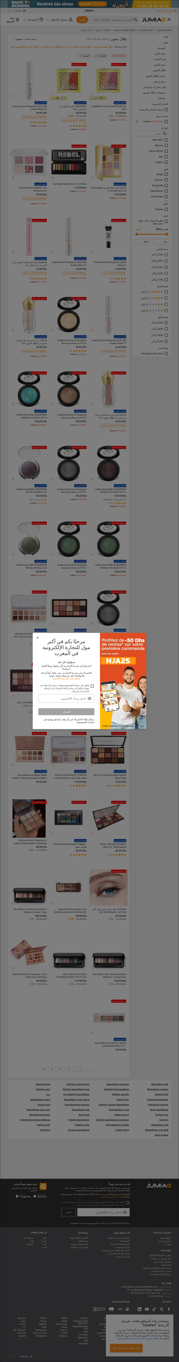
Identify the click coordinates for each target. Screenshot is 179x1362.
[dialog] (89, 681)
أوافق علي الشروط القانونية (66, 678)
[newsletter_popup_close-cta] (37, 637)
